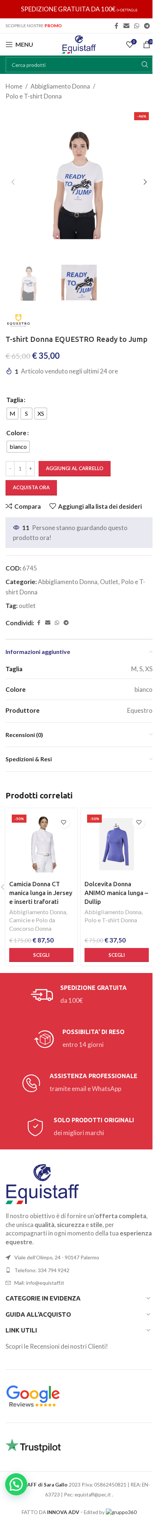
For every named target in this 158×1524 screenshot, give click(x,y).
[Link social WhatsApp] (136, 25)
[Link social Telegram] (147, 25)
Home (14, 86)
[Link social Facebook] (116, 25)
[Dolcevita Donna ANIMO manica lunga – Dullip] (117, 844)
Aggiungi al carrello (74, 468)
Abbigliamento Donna (60, 86)
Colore (16, 433)
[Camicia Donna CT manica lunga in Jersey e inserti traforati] (41, 844)
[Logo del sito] (79, 43)
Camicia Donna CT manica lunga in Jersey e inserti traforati (40, 892)
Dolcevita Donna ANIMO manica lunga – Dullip (116, 892)
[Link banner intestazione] (79, 9)
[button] (13, 182)
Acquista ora (31, 487)
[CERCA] (144, 64)
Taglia (14, 400)
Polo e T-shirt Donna (34, 96)
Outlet (109, 582)
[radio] (12, 413)
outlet (27, 605)
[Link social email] (126, 25)
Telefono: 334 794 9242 (41, 1270)
